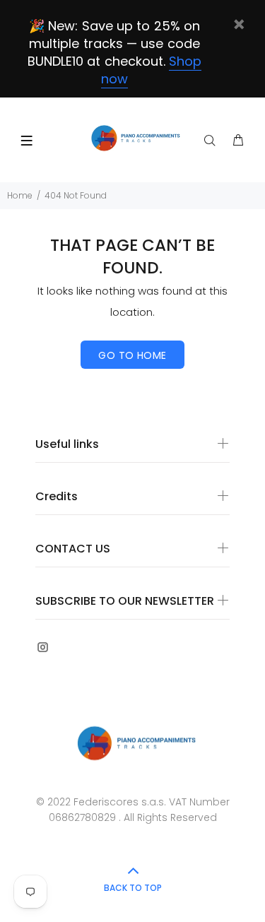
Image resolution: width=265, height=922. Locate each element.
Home (20, 195)
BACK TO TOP (133, 888)
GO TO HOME (132, 355)
